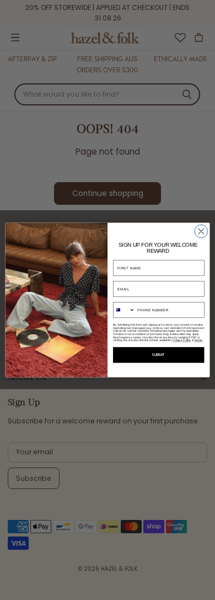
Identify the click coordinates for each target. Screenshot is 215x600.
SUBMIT (158, 355)
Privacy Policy (182, 340)
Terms (198, 340)
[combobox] (124, 310)
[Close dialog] (201, 231)
